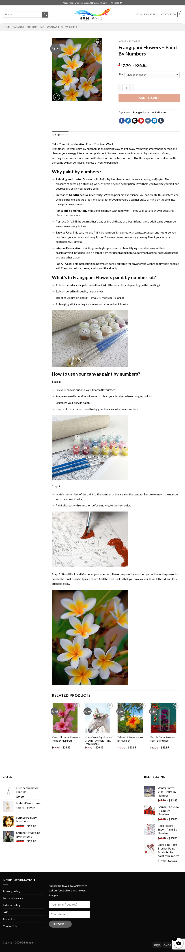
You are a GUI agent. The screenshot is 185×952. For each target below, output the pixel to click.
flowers (128, 112)
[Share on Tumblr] (161, 121)
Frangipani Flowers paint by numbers (75, 148)
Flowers (134, 41)
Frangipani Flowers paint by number (110, 277)
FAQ (42, 27)
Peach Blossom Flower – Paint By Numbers (66, 739)
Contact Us (55, 27)
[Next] (179, 729)
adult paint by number (163, 221)
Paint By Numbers (111, 179)
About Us (9, 919)
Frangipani (138, 112)
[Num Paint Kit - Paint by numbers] (92, 14)
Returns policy (11, 905)
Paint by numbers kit (106, 232)
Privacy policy (11, 891)
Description (60, 135)
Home (6, 27)
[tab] (60, 135)
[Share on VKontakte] (148, 121)
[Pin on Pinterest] (141, 121)
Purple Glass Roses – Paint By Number (162, 739)
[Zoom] (56, 96)
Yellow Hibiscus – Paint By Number (130, 739)
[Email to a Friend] (135, 121)
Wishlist (71, 27)
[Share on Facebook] (122, 121)
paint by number (134, 574)
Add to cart (149, 97)
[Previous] (52, 729)
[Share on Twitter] (128, 121)
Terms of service (13, 898)
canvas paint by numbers (112, 373)
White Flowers (159, 112)
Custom (32, 27)
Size (121, 74)
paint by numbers (81, 171)
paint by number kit (69, 162)
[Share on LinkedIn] (154, 121)
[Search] (45, 15)
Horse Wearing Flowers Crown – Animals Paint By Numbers (98, 740)
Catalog (18, 27)
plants (148, 112)
